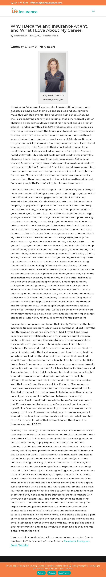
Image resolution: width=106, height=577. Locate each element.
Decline (51, 573)
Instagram (83, 541)
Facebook (70, 541)
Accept (41, 573)
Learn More (64, 573)
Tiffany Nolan (20, 36)
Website (23, 545)
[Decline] (102, 569)
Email (14, 545)
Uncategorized (50, 36)
